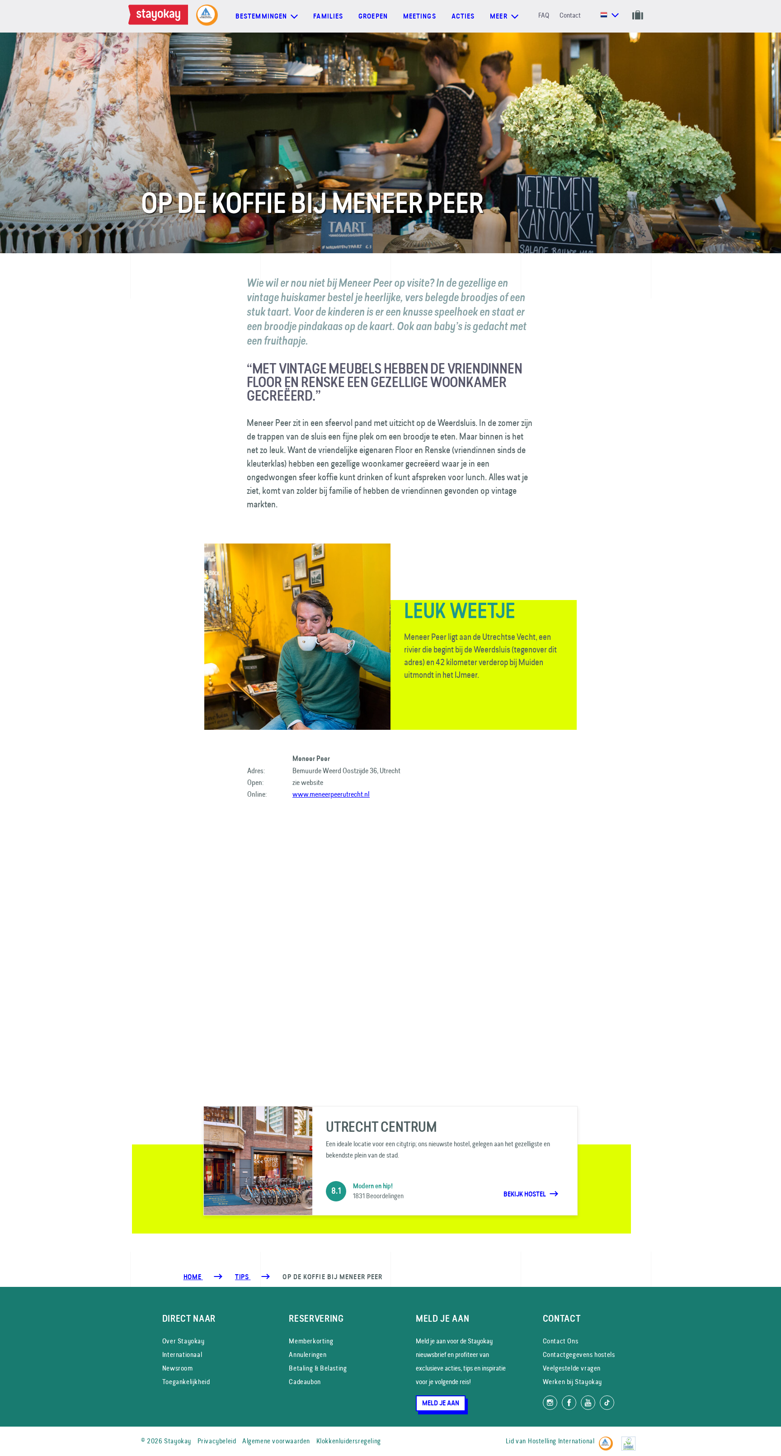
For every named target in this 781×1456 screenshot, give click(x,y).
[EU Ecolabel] (630, 1439)
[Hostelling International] (608, 1439)
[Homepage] (160, 16)
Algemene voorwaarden (276, 1441)
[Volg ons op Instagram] (550, 1402)
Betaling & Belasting (318, 1368)
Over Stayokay (183, 1341)
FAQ (543, 15)
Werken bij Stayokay (572, 1381)
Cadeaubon (304, 1381)
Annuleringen (307, 1354)
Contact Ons (561, 1341)
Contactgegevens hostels (579, 1354)
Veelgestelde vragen (572, 1368)
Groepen (373, 16)
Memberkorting (311, 1341)
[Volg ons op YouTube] (588, 1402)
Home (193, 1277)
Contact (570, 15)
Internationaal (182, 1354)
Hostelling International (561, 1441)
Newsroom (177, 1368)
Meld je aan (440, 1403)
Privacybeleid (217, 1441)
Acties (463, 16)
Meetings (419, 16)
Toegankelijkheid (186, 1381)
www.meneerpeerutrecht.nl (331, 794)
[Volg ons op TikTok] (607, 1402)
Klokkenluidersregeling (348, 1441)
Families (328, 16)
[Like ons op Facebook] (569, 1402)
